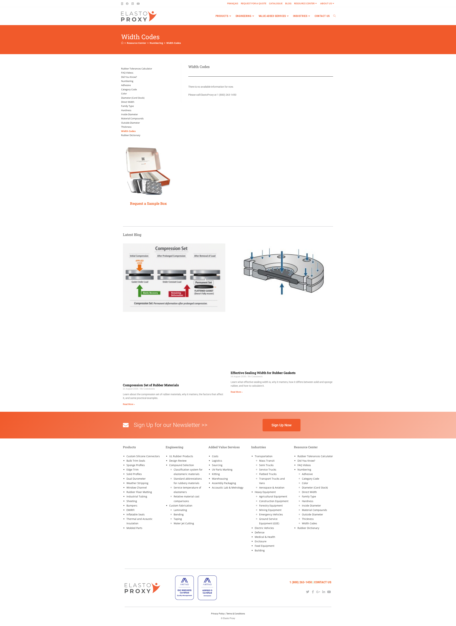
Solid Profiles (134, 474)
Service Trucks (267, 469)
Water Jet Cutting (184, 523)
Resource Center (304, 3)
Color (124, 93)
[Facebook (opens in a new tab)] (127, 3)
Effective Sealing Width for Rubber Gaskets (263, 373)
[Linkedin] (324, 592)
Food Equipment (264, 545)
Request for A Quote (253, 3)
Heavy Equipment (265, 492)
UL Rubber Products (181, 456)
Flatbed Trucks (268, 474)
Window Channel (136, 487)
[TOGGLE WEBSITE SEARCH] (334, 16)
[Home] (122, 43)
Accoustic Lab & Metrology (227, 487)
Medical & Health (265, 537)
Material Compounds (132, 118)
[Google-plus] (318, 592)
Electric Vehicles (264, 528)
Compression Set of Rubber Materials (151, 385)
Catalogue (276, 3)
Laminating (180, 510)
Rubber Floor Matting (139, 492)
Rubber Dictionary (130, 135)
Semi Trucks (266, 465)
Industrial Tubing (136, 496)
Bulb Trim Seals (135, 460)
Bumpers (131, 505)
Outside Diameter (130, 122)
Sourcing (217, 465)
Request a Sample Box (148, 203)
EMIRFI (130, 510)
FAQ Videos (127, 72)
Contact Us (322, 582)
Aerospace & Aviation (271, 487)
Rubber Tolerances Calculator (136, 68)
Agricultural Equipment (273, 496)
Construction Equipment (273, 501)
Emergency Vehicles (271, 514)
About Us (326, 3)
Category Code (129, 89)
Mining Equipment (270, 510)
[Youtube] (329, 592)
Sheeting (131, 501)
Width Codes (173, 43)
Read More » (129, 404)
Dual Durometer (136, 478)
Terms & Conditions (235, 613)
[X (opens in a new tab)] (123, 3)
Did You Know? (129, 77)
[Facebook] (313, 592)
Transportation (264, 456)
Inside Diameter (129, 114)
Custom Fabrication (180, 505)
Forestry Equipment (271, 505)
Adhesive (126, 85)
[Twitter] (307, 592)
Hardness (126, 110)
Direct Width (127, 101)
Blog (288, 3)
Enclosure (260, 541)
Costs (215, 456)
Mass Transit (266, 460)
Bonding (179, 514)
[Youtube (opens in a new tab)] (138, 3)
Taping (178, 519)
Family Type (127, 106)
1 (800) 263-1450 (300, 582)
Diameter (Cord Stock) (132, 97)
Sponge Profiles (135, 465)
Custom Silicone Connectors (143, 456)
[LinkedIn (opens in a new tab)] (132, 3)
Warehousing (220, 478)
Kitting (216, 474)
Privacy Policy (218, 613)
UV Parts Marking (222, 469)
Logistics (217, 460)
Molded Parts (134, 528)
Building (260, 550)
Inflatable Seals (135, 514)
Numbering (127, 81)
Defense (260, 532)
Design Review (177, 460)
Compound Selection (181, 465)
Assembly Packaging (224, 483)
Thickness (126, 126)
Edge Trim (132, 469)
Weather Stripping (137, 483)
